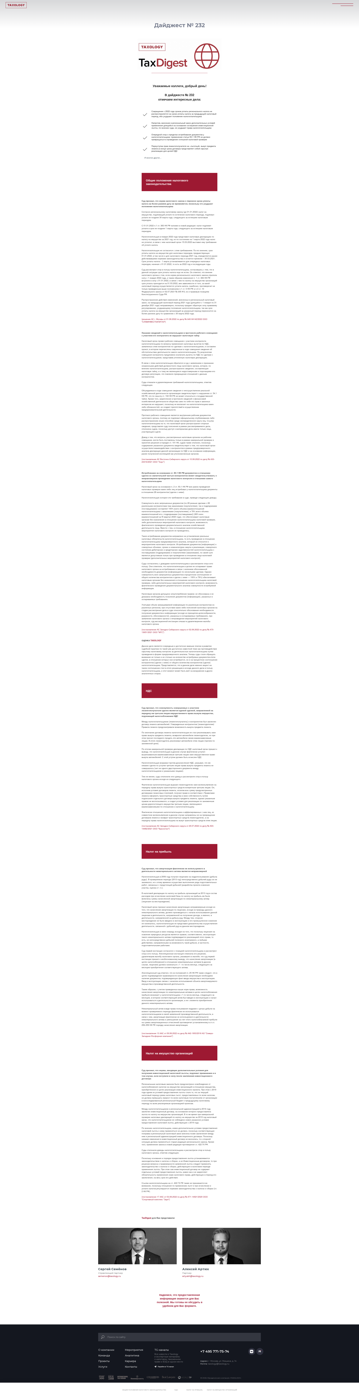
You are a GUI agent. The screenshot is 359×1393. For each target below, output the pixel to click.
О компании (106, 1349)
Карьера (130, 1361)
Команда (104, 1355)
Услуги (102, 1366)
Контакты (131, 1366)
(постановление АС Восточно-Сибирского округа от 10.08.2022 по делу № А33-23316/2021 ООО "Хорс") (178, 460)
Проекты (104, 1361)
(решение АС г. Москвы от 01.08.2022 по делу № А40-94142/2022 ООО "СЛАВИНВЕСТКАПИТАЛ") (174, 320)
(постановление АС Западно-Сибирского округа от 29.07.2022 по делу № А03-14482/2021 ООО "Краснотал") (178, 827)
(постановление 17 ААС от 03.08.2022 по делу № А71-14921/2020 (172, 1196)
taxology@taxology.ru (214, 1364)
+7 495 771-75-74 (214, 1351)
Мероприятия (134, 1349)
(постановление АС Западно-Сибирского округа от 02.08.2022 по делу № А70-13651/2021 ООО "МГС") (178, 631)
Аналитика (132, 1355)
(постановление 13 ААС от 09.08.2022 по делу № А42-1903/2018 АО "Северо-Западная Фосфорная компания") (178, 1034)
